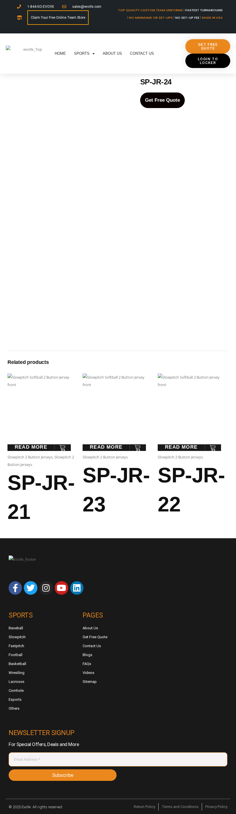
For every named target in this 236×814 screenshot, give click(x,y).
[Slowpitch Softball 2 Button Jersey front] (68, 121)
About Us (112, 53)
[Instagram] (46, 587)
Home (60, 53)
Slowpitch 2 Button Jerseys (30, 457)
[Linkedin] (76, 587)
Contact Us (142, 53)
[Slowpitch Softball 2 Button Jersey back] (68, 296)
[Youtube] (61, 587)
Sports (82, 53)
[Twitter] (30, 587)
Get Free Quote (162, 100)
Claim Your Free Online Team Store (58, 18)
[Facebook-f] (15, 587)
